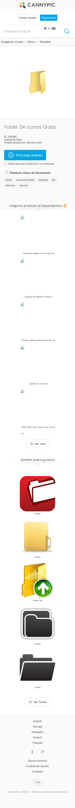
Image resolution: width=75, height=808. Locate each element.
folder (9, 180)
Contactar (37, 771)
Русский (37, 726)
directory (10, 185)
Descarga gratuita (29, 155)
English (37, 721)
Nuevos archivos (37, 760)
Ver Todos (40, 702)
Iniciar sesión (27, 17)
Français (37, 742)
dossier (24, 185)
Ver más (40, 443)
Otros (19, 139)
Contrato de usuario (37, 766)
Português (37, 732)
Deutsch (37, 737)
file (53, 180)
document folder (25, 180)
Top (37, 782)
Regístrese (48, 17)
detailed (43, 180)
